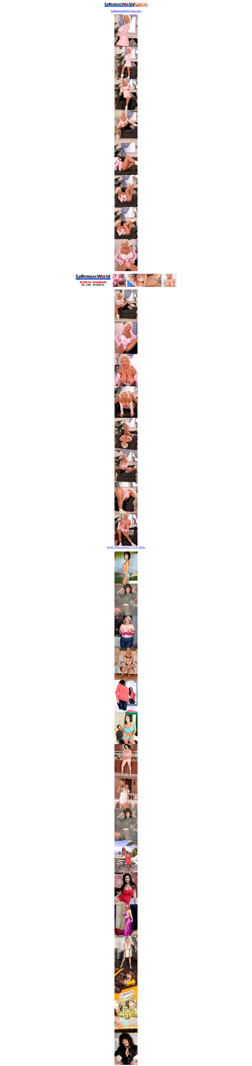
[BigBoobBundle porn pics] (126, 903)
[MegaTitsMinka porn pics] (126, 839)
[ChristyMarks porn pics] (126, 1000)
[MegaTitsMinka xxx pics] (126, 615)
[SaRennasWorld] (126, 6)
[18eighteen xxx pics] (126, 582)
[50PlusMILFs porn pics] (126, 968)
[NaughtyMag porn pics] (126, 1032)
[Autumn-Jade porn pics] (126, 935)
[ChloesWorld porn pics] (126, 871)
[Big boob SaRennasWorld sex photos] (126, 45)
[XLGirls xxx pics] (126, 647)
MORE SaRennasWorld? (126, 547)
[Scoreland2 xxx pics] (126, 679)
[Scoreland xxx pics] (126, 775)
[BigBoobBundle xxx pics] (126, 711)
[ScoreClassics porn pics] (126, 1064)
